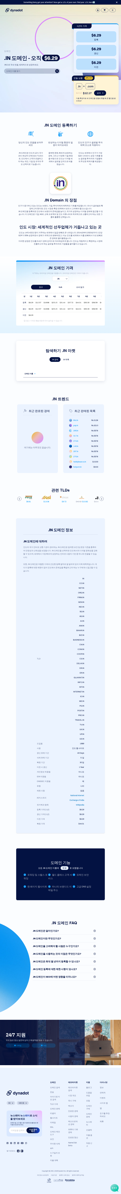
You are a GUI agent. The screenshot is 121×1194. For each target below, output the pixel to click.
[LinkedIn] (15, 1143)
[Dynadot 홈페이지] (14, 10)
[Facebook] (8, 1143)
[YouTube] (22, 1143)
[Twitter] (18, 1143)
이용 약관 (54, 1175)
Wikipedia (80, 805)
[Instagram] (11, 1143)
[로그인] (98, 10)
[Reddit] (26, 1143)
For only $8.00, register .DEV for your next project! (59, 2)
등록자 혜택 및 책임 (78, 1175)
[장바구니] (104, 10)
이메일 (18, 1045)
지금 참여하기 (33, 1130)
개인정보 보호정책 (43, 1175)
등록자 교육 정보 (64, 1175)
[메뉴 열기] (113, 10)
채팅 (45, 1045)
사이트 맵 (104, 1103)
